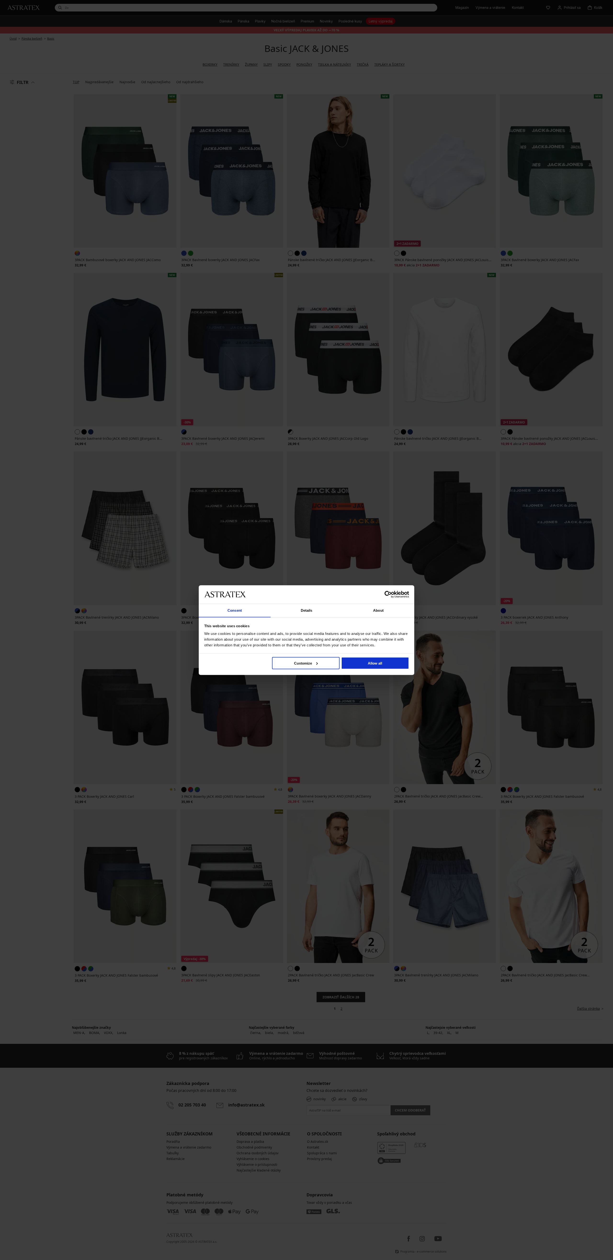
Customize (303, 663)
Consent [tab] (234, 610)
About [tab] (378, 610)
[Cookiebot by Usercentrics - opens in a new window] (388, 594)
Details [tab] (306, 610)
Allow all (375, 663)
